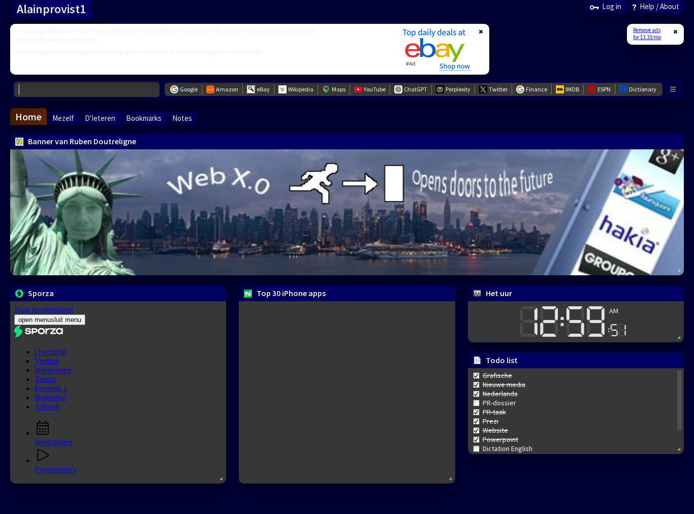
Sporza (41, 293)
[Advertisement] (200, 49)
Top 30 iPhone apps (291, 293)
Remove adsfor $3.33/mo (647, 33)
